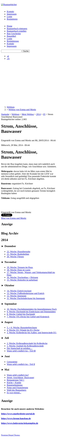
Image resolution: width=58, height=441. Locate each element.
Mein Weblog (28, 114)
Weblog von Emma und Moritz (22, 109)
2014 (38, 114)
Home (9, 26)
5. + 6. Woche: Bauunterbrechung (22, 327)
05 (44, 114)
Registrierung (13, 41)
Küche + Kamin (14, 382)
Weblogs (10, 107)
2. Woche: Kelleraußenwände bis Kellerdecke (27, 343)
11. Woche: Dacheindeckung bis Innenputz (26, 298)
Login (9, 16)
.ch (8, 58)
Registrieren (12, 19)
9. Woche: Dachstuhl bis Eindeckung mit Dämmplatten (31, 311)
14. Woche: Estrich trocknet (19, 291)
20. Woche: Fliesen (15, 256)
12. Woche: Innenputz (16, 296)
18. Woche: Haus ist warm (18, 270)
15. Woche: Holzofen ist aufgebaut (22, 280)
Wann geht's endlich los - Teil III (21, 351)
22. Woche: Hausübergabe (18, 251)
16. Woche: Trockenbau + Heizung (22, 277)
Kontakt (10, 11)
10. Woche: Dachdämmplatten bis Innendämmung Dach (32, 309)
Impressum (11, 14)
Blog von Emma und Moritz (13, 218)
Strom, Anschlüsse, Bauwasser (20, 377)
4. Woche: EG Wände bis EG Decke (23, 330)
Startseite (5, 114)
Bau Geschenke (14, 33)
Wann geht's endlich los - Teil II (21, 364)
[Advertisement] (29, 83)
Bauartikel (11, 36)
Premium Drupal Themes (10, 435)
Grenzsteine (12, 362)
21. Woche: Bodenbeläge (18, 254)
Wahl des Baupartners (16, 390)
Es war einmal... (14, 392)
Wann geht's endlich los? (18, 375)
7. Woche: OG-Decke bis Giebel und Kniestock (28, 316)
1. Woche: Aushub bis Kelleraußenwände (25, 346)
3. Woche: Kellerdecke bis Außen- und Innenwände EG (31, 332)
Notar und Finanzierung (17, 387)
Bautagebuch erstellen (16, 31)
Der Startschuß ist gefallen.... (19, 348)
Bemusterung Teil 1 (15, 380)
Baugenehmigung (15, 385)
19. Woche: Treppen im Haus (20, 267)
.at (8, 56)
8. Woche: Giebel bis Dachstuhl (21, 314)
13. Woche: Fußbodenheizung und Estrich (25, 293)
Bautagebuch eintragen (17, 28)
